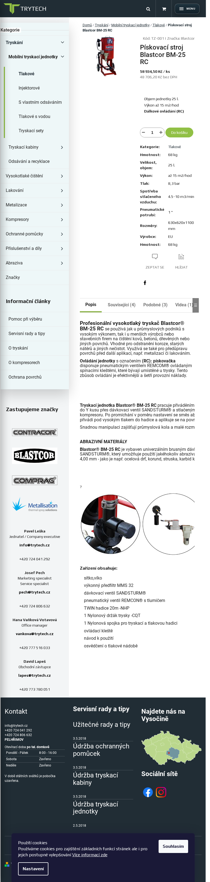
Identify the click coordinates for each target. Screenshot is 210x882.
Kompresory (17, 219)
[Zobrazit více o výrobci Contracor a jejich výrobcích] (34, 432)
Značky (13, 277)
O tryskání (18, 348)
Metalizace (16, 204)
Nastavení (33, 868)
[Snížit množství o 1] (143, 132)
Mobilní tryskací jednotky (33, 56)
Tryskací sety (31, 130)
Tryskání (14, 42)
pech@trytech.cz (34, 592)
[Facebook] (145, 283)
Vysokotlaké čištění (24, 175)
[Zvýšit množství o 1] (161, 132)
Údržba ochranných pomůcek (101, 750)
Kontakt (16, 711)
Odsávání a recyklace (28, 161)
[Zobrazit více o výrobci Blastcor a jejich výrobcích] (34, 456)
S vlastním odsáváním (40, 102)
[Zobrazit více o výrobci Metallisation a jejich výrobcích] (34, 504)
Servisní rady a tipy (26, 333)
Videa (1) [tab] (184, 304)
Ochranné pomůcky (24, 234)
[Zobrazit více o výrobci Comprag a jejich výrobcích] (34, 480)
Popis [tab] (90, 304)
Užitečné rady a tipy (101, 724)
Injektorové (29, 88)
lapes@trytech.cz (34, 675)
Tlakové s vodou (34, 116)
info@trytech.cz (34, 545)
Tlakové (26, 73)
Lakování (15, 190)
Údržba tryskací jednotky (95, 808)
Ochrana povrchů (25, 377)
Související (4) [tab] (122, 304)
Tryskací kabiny (23, 147)
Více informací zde (89, 854)
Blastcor (188, 38)
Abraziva (14, 263)
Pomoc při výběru (25, 319)
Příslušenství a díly (24, 248)
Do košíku (179, 132)
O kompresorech (24, 362)
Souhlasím (173, 846)
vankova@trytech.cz (35, 634)
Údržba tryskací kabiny (95, 779)
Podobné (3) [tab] (155, 304)
